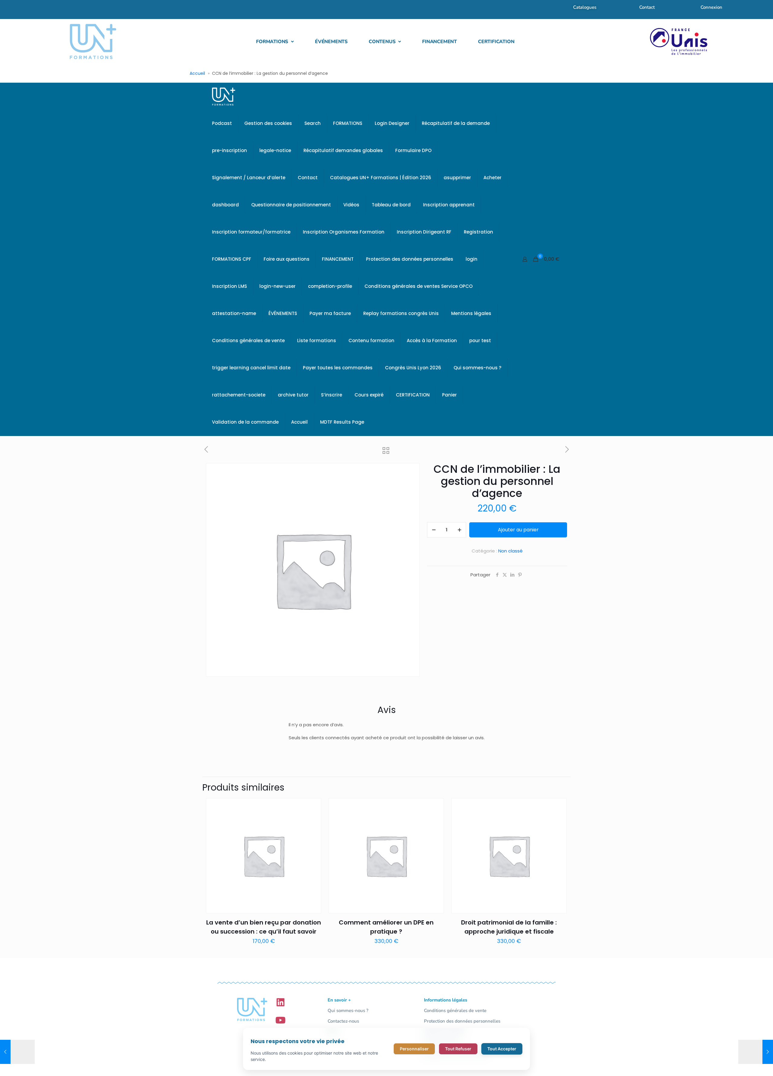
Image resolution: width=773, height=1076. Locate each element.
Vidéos (351, 205)
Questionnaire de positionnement (291, 205)
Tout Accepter (501, 1048)
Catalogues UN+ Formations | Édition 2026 (380, 177)
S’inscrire (331, 395)
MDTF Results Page (342, 422)
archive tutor (293, 395)
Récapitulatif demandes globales (343, 150)
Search (312, 123)
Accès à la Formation (432, 340)
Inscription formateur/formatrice (251, 232)
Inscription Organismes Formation (343, 232)
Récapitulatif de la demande (456, 123)
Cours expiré (368, 395)
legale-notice (275, 150)
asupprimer (457, 177)
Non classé (510, 551)
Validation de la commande (245, 422)
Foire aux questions (287, 259)
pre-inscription (229, 150)
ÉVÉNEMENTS (331, 41)
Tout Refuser (458, 1048)
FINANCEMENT (439, 41)
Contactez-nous (343, 1021)
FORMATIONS (272, 41)
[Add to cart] (312, 806)
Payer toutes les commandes (338, 368)
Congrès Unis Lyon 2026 (413, 368)
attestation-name (234, 313)
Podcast (222, 123)
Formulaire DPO (413, 150)
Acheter (492, 177)
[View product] (312, 819)
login (471, 259)
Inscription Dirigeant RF (424, 232)
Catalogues (584, 7)
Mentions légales (471, 313)
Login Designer (392, 123)
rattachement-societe (238, 395)
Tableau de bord (391, 205)
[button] (275, 41)
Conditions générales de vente (248, 340)
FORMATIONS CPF (231, 259)
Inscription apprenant (449, 205)
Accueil (197, 73)
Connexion (711, 7)
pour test (480, 340)
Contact (647, 7)
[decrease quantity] (433, 530)
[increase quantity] (459, 530)
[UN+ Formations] (223, 96)
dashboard (225, 205)
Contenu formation (371, 340)
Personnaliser (414, 1048)
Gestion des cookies (268, 123)
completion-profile (330, 286)
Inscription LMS (229, 286)
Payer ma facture (330, 313)
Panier (449, 395)
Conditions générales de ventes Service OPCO (418, 286)
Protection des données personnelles (409, 259)
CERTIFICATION (496, 41)
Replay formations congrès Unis (401, 313)
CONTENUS (382, 41)
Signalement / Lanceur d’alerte (248, 177)
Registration (478, 232)
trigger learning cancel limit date (251, 368)
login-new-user (277, 286)
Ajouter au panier (518, 529)
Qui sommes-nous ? (477, 368)
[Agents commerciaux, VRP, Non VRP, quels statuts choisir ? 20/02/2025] (17, 1052)
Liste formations (316, 340)
